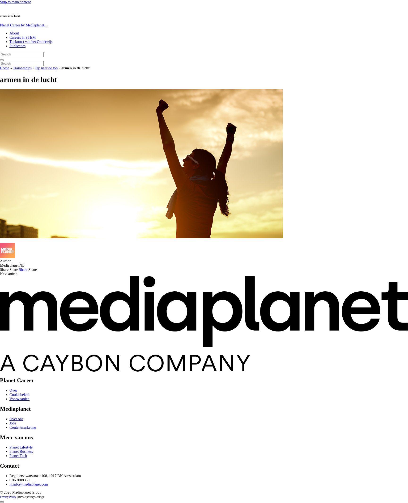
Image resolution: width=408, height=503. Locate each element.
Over (13, 390)
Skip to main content (15, 2)
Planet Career (22, 25)
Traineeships (22, 68)
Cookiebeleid (19, 395)
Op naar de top (46, 68)
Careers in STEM (22, 37)
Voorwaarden (19, 399)
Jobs (12, 423)
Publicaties (17, 46)
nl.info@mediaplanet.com (28, 484)
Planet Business (21, 451)
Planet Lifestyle (21, 447)
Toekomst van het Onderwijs (30, 42)
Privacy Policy (8, 497)
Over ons (16, 419)
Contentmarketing (22, 427)
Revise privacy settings (31, 497)
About (14, 33)
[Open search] (2, 60)
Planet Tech (18, 456)
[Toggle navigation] (47, 26)
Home (4, 68)
